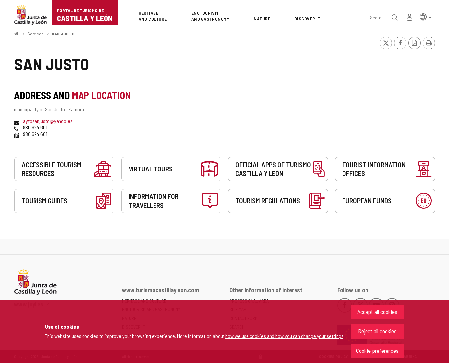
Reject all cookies (377, 331)
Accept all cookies (377, 311)
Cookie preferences (377, 350)
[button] (425, 16)
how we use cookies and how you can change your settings (284, 336)
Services (35, 33)
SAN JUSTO (63, 33)
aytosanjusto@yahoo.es (48, 121)
